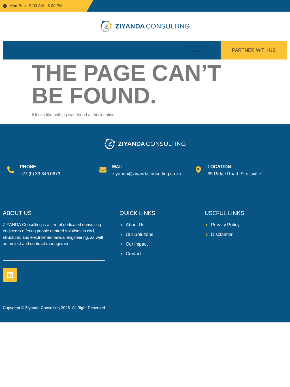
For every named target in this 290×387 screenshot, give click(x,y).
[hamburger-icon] (195, 50)
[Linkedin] (10, 275)
